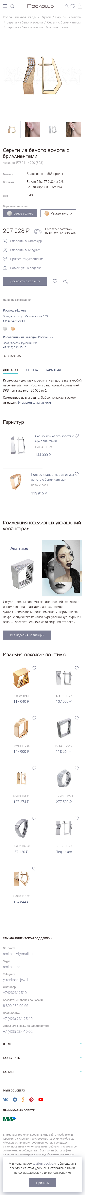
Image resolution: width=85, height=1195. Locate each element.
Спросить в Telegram (25, 250)
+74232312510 (15, 993)
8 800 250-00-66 (15, 1006)
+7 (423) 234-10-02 (18, 1031)
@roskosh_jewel (15, 980)
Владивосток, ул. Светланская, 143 (25, 316)
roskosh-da (11, 967)
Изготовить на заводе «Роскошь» (28, 337)
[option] (42, 75)
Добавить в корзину (25, 281)
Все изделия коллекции (27, 635)
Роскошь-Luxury (14, 310)
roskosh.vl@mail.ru (18, 954)
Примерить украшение (26, 259)
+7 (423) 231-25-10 (14, 347)
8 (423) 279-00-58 (14, 320)
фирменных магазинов (34, 402)
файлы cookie (43, 1163)
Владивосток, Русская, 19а (20, 343)
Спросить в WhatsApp (26, 241)
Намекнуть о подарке (26, 268)
